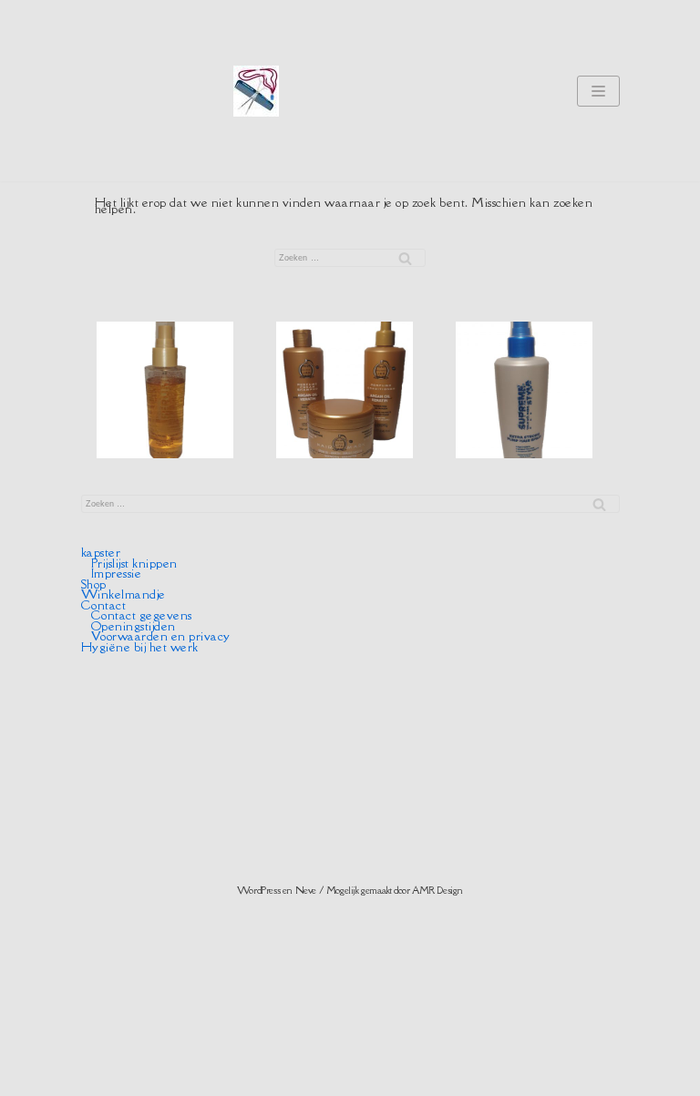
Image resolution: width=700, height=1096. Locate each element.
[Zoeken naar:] (350, 258)
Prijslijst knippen (134, 563)
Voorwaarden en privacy (161, 636)
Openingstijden (133, 626)
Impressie (116, 573)
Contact (104, 605)
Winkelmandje (123, 594)
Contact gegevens (141, 615)
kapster (101, 552)
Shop (94, 584)
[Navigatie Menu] (598, 91)
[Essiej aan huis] (256, 91)
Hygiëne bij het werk (140, 647)
